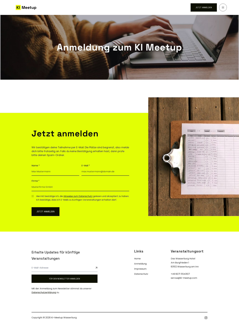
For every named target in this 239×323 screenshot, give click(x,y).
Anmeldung (140, 263)
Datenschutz (141, 274)
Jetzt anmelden (204, 7)
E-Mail (85, 165)
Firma (35, 180)
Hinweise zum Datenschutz (78, 196)
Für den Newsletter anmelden (64, 278)
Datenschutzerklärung (44, 292)
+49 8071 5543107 (180, 274)
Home (137, 258)
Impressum (140, 268)
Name (36, 165)
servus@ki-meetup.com (184, 278)
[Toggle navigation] (223, 7)
